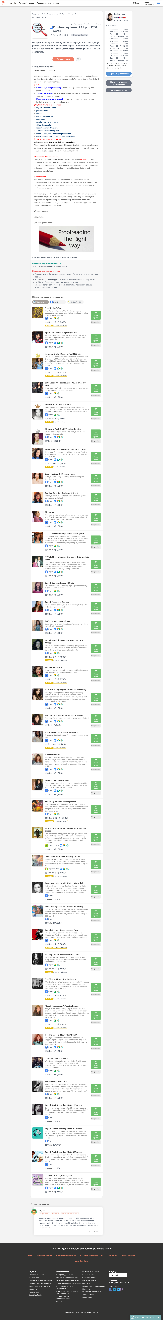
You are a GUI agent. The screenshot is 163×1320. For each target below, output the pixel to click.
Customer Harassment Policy (92, 1255)
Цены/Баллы (34, 1277)
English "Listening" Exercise (57, 602)
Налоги (59, 1301)
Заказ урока (64, 59)
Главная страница (36, 1274)
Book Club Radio (35, 1295)
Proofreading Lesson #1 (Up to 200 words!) (64, 883)
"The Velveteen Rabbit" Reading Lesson (62, 856)
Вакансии (112, 1255)
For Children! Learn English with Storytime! (64, 715)
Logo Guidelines (81, 1261)
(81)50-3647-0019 (120, 1282)
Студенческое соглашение (40, 1280)
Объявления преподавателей (68, 1283)
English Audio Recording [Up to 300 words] (63, 1152)
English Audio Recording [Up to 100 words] (63, 1105)
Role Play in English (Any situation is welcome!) (65, 690)
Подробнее (44, 1228)
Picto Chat (50, 512)
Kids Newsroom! (52, 755)
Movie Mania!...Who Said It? (57, 1082)
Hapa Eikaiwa (87, 1297)
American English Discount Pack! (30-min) (63, 354)
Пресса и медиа (128, 1255)
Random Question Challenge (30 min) (61, 493)
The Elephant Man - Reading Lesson (60, 979)
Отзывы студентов (119, 90)
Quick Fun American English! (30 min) (61, 332)
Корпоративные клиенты (39, 1286)
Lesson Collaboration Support (93, 1286)
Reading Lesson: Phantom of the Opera (62, 954)
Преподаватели (43, 3)
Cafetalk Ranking (89, 1277)
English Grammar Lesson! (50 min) (59, 583)
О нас (30, 1255)
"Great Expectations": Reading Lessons (62, 1006)
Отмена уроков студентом (40, 1283)
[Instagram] (121, 1289)
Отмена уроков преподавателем (63, 1297)
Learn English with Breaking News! (60, 474)
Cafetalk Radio (34, 1292)
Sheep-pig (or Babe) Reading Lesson (60, 801)
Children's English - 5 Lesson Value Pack (62, 732)
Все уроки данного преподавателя (119, 83)
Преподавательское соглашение (64, 1287)
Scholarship (33, 1289)
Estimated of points (80, 35)
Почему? (23, 3)
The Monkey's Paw (53, 308)
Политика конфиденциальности (91, 1290)
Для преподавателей (65, 1274)
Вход (137, 3)
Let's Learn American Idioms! (57, 621)
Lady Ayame (36, 14)
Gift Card (86, 1283)
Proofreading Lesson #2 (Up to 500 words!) (64, 906)
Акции (56, 3)
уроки (31, 3)
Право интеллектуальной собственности (67, 1292)
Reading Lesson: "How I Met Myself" (61, 1035)
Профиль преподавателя (119, 74)
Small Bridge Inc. (88, 1294)
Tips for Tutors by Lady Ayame (58, 1175)
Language (36, 17)
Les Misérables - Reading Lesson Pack (61, 930)
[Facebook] (111, 1289)
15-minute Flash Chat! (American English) (63, 429)
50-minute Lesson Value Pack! (58, 404)
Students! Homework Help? (57, 780)
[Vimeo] (118, 1289)
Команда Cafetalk (44, 1255)
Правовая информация (66, 1255)
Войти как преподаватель (67, 1277)
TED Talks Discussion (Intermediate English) (64, 533)
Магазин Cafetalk (89, 1280)
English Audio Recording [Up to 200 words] (63, 1128)
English (44, 17)
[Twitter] (115, 1289)
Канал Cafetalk (88, 1274)
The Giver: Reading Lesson (56, 1058)
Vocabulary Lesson (53, 667)
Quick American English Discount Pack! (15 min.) (66, 449)
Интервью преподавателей (67, 1280)
